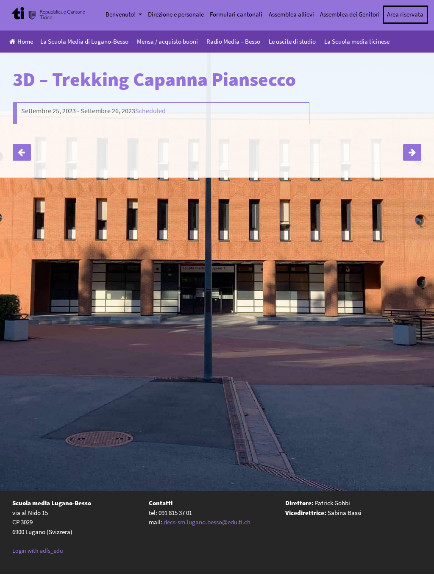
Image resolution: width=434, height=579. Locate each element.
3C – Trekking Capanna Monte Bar (22, 152)
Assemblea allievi (291, 14)
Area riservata (405, 14)
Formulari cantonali (236, 14)
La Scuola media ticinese (356, 41)
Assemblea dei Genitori (350, 14)
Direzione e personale (176, 14)
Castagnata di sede (412, 152)
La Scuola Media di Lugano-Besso (84, 41)
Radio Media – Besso (233, 41)
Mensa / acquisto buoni (167, 41)
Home (25, 41)
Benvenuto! (121, 14)
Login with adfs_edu (37, 550)
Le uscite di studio (292, 41)
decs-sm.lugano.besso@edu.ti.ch (207, 522)
